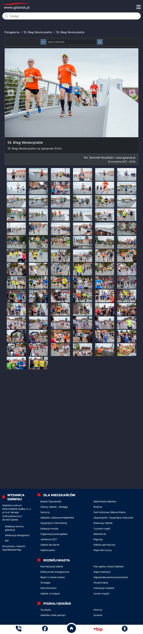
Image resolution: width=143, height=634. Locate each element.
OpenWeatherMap (11, 550)
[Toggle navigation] (138, 7)
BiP (7, 540)
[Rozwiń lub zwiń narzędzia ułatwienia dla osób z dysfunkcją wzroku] (124, 629)
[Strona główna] (18, 629)
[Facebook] (45, 629)
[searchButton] (100, 42)
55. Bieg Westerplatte (38, 32)
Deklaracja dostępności (17, 535)
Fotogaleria (11, 32)
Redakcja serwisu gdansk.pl (14, 528)
